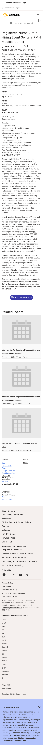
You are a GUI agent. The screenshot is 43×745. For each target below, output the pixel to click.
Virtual (25, 463)
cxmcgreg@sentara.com (13, 78)
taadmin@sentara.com (12, 607)
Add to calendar (22, 297)
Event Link (6, 476)
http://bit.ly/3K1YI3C (11, 155)
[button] (21, 707)
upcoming (6, 479)
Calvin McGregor (8, 495)
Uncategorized (7, 477)
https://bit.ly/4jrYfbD (11, 112)
